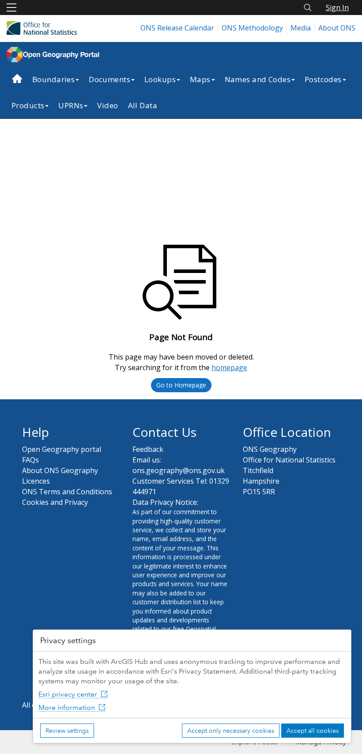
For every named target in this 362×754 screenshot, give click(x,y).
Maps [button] (200, 79)
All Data (142, 105)
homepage (229, 367)
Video (107, 105)
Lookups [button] (160, 79)
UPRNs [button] (70, 105)
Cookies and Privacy (55, 502)
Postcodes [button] (323, 79)
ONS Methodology (252, 28)
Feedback (147, 449)
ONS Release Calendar (177, 28)
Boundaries (53, 79)
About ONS (336, 28)
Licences (36, 481)
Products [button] (27, 105)
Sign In (337, 7)
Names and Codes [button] (257, 79)
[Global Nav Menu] (11, 7)
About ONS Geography (60, 470)
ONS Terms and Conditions (67, 491)
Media (300, 28)
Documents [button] (109, 79)
